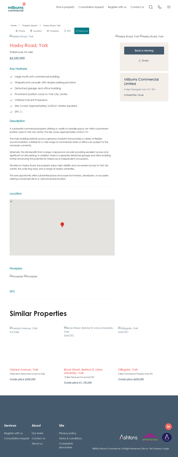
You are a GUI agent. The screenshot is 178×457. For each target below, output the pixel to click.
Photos (22, 31)
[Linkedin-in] (168, 426)
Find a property (65, 7)
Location (37, 31)
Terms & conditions (70, 438)
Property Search (30, 25)
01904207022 (130, 95)
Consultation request (91, 7)
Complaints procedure (66, 445)
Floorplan (54, 31)
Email (141, 95)
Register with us (117, 7)
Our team (37, 433)
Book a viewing (144, 50)
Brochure (83, 31)
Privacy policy (67, 433)
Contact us (137, 7)
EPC (69, 31)
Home (14, 25)
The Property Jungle (159, 448)
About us (37, 443)
